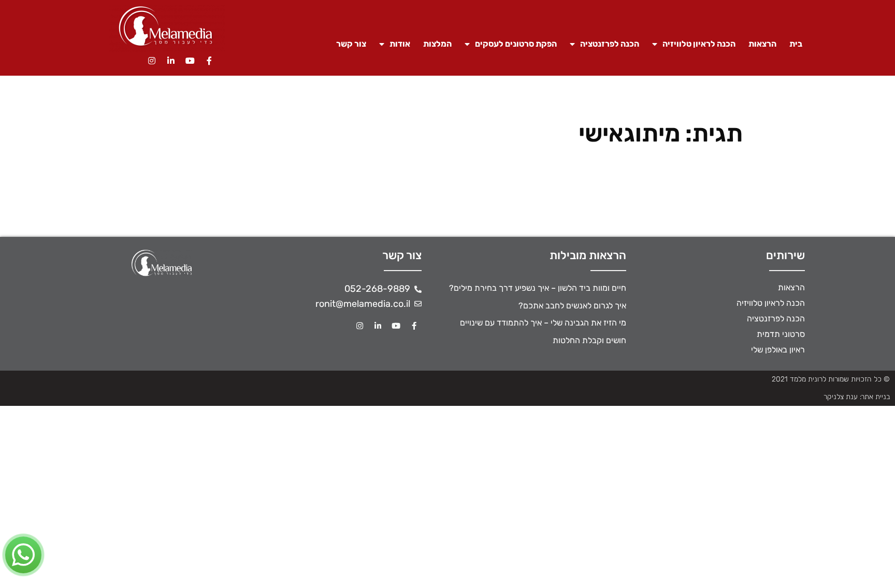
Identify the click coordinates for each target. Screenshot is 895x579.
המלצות (437, 44)
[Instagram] (151, 60)
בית (795, 44)
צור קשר (351, 44)
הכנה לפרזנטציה (609, 44)
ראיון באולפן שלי (778, 350)
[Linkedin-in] (171, 60)
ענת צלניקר (841, 396)
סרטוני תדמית (781, 334)
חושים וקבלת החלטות (589, 340)
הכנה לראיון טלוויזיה (698, 44)
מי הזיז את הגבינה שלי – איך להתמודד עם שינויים (543, 323)
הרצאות (762, 44)
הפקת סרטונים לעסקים (516, 44)
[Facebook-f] (209, 60)
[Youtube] (190, 60)
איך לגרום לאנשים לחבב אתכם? (572, 305)
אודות (399, 44)
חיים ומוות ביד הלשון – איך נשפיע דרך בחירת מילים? (537, 288)
